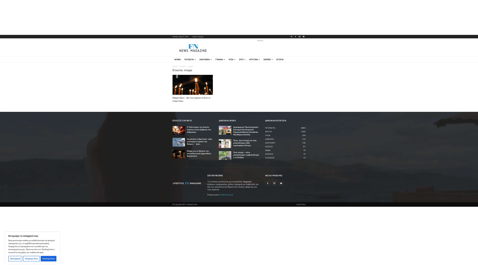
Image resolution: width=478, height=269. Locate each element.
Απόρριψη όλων (31, 259)
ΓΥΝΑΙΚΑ (219, 59)
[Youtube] (303, 36)
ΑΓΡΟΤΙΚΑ (253, 59)
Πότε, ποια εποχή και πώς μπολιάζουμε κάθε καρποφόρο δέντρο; (245, 143)
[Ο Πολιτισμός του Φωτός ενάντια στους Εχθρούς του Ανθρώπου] (179, 130)
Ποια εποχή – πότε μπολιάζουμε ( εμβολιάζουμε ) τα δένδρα (246, 155)
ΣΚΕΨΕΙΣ (267, 59)
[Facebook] (295, 36)
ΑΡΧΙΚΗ (177, 59)
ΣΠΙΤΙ (241, 59)
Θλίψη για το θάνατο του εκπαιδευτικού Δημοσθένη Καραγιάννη (199, 153)
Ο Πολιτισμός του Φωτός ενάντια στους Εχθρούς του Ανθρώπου (199, 129)
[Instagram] (299, 36)
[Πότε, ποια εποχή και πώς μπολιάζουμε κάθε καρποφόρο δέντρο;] (225, 143)
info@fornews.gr (226, 194)
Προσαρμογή (15, 259)
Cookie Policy (300, 204)
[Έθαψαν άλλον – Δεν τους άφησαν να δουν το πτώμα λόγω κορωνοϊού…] (193, 85)
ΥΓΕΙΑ (231, 59)
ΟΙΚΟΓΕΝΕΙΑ (204, 59)
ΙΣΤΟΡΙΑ (279, 59)
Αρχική (175, 66)
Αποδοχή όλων (48, 259)
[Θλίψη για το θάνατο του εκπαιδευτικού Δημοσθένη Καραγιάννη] (179, 154)
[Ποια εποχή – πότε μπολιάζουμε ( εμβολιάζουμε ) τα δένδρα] (225, 155)
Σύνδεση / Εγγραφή (198, 36)
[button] (292, 36)
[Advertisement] (74, 17)
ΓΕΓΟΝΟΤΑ (189, 59)
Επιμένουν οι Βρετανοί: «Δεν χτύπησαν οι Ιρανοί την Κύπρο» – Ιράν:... (199, 141)
